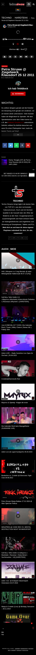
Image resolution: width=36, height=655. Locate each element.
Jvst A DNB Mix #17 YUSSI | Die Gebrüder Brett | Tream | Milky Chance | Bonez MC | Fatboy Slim (16, 327)
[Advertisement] (18, 634)
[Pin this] (28, 145)
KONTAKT (13, 650)
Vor (34, 169)
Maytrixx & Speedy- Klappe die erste (14, 402)
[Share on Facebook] (4, 145)
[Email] (26, 237)
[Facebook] (10, 237)
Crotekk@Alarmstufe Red (10, 379)
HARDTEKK (21, 17)
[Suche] (33, 4)
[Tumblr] (18, 237)
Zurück (3, 157)
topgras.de (19, 650)
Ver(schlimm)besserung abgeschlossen (18, 13)
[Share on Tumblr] (22, 145)
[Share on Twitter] (10, 145)
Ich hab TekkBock (18, 88)
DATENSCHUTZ (24, 648)
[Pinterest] (22, 237)
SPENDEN (17, 648)
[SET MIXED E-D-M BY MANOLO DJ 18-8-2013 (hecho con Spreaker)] (32, 175)
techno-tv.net (25, 650)
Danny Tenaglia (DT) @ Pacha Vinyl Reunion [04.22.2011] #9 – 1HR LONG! (20, 162)
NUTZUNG (31, 648)
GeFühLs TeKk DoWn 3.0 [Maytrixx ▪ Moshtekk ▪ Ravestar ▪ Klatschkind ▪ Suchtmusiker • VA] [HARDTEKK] (14, 555)
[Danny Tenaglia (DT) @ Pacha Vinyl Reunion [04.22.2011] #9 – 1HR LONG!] (4, 162)
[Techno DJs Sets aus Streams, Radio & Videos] (17, 4)
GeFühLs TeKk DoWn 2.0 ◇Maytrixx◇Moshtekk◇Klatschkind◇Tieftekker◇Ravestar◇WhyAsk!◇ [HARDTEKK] (18, 299)
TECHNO (6, 17)
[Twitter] (14, 237)
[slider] (15, 39)
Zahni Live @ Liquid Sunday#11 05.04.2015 (16, 452)
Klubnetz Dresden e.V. (16, 122)
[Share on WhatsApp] (16, 145)
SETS (9, 650)
